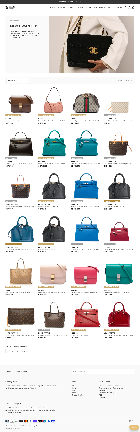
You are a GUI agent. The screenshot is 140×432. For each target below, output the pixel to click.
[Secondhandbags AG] (10, 7)
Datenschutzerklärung (106, 393)
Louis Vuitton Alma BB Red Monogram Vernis (118, 335)
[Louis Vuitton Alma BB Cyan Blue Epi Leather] (20, 230)
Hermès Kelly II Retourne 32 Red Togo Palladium (119, 249)
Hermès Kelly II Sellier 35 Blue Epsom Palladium (86, 249)
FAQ (73, 386)
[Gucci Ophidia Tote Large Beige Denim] (20, 272)
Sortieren (21, 80)
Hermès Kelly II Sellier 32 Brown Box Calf (18, 164)
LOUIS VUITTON (110, 119)
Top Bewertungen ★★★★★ (70, 2)
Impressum (103, 397)
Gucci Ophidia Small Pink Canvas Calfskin (51, 121)
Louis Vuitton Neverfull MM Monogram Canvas (118, 164)
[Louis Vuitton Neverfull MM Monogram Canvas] (119, 144)
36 (131, 80)
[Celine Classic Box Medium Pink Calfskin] (53, 272)
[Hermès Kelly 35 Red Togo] (86, 315)
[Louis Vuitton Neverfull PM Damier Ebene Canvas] (53, 315)
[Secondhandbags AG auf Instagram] (133, 421)
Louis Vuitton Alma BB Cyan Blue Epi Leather (19, 249)
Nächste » (25, 351)
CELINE (8, 119)
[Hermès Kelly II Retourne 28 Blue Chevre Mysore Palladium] (86, 144)
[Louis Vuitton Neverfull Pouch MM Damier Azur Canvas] (119, 101)
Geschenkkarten (78, 395)
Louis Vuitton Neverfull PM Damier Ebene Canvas (54, 335)
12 (126, 80)
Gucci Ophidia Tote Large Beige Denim (17, 292)
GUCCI (40, 119)
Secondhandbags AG (31, 426)
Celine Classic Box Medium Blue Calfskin (117, 292)
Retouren (102, 390)
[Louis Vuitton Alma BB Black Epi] (53, 187)
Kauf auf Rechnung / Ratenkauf (110, 386)
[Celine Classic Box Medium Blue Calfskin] (119, 272)
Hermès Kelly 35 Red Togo (79, 335)
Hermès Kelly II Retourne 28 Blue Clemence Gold (54, 164)
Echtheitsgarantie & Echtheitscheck (111, 388)
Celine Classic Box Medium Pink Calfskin (51, 292)
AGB (100, 395)
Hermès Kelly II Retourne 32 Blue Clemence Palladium (88, 206)
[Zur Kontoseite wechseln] (129, 7)
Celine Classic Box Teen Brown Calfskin (18, 121)
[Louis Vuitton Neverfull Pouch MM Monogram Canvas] (20, 315)
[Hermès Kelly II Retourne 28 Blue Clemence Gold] (53, 144)
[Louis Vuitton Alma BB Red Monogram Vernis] (119, 315)
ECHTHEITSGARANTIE (97, 7)
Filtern (10, 80)
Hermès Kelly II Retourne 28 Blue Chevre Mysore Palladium (90, 164)
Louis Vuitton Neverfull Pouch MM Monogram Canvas (22, 335)
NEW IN (52, 7)
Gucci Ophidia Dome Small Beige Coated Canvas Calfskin (89, 121)
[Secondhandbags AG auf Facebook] (130, 421)
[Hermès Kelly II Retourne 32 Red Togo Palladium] (119, 230)
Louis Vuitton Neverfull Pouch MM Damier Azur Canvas (121, 121)
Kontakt (74, 388)
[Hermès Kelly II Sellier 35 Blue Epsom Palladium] (86, 230)
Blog (73, 390)
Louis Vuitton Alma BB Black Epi (48, 206)
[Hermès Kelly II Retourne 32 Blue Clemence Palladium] (86, 187)
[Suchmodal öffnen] (125, 7)
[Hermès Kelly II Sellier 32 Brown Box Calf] (20, 144)
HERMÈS (8, 161)
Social (74, 393)
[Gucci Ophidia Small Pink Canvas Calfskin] (53, 101)
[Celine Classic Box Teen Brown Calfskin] (20, 101)
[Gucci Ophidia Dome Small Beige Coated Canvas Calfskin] (86, 101)
